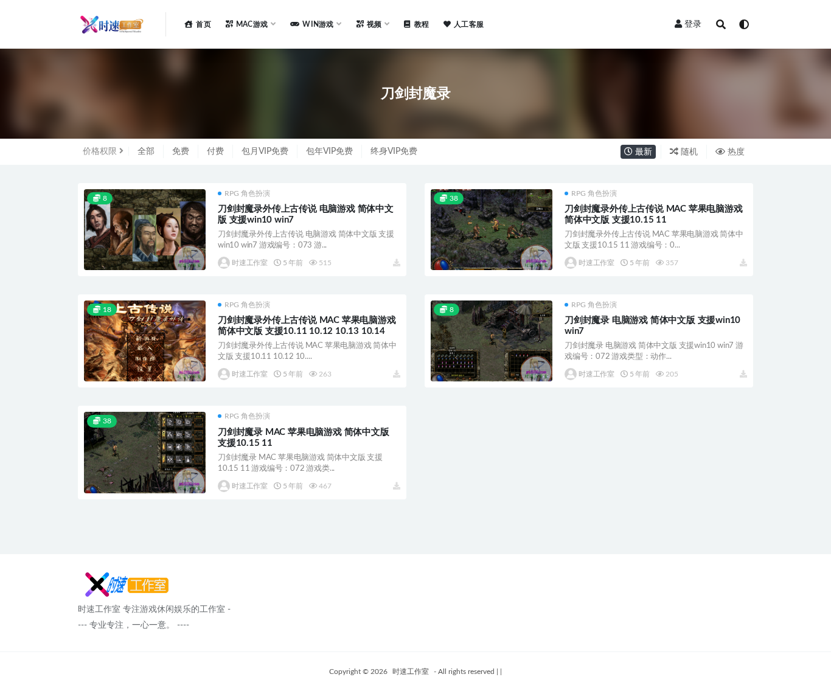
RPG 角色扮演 (247, 193)
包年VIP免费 (329, 151)
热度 (735, 152)
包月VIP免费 (265, 151)
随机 (688, 152)
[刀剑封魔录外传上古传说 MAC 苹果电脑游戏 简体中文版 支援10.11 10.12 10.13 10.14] (145, 340)
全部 (146, 151)
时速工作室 (250, 262)
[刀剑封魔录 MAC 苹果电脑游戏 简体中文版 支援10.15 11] (145, 452)
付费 (215, 151)
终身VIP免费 (393, 151)
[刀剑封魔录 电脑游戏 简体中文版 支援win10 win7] (491, 340)
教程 (421, 24)
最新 (642, 152)
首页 (203, 24)
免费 (180, 151)
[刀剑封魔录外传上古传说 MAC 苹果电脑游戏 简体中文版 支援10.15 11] (491, 229)
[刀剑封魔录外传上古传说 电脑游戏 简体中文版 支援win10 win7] (145, 229)
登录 (692, 24)
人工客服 (469, 24)
